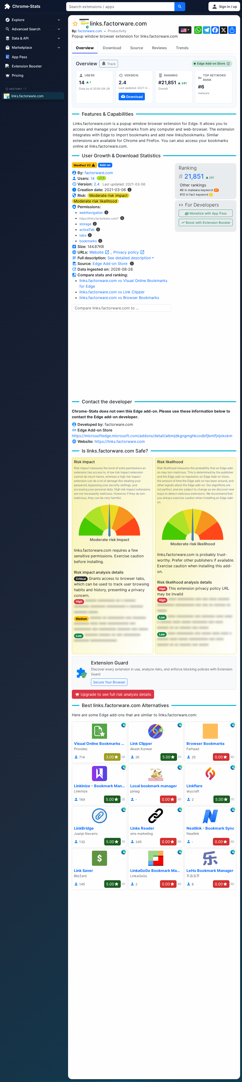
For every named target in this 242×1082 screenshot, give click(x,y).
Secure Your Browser (109, 682)
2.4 (96, 184)
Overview (85, 47)
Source (136, 47)
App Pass (19, 57)
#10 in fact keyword (196, 194)
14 (93, 178)
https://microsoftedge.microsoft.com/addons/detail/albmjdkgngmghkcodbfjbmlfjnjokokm (152, 435)
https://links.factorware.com (120, 441)
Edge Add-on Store (211, 63)
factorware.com (90, 31)
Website (97, 252)
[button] (224, 6)
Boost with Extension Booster (207, 222)
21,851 (199, 176)
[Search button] (179, 6)
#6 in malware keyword (199, 190)
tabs (82, 235)
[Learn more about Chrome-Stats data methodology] (132, 263)
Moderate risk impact (108, 195)
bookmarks (88, 241)
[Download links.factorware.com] (134, 86)
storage (85, 224)
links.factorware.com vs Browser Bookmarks (119, 297)
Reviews (159, 47)
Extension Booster (27, 66)
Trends (182, 47)
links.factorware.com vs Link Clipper (112, 292)
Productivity (117, 31)
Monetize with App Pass (208, 213)
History (18, 88)
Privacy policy (126, 252)
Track (111, 64)
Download (112, 47)
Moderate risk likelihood (95, 201)
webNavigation (91, 213)
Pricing (17, 75)
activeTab (87, 230)
